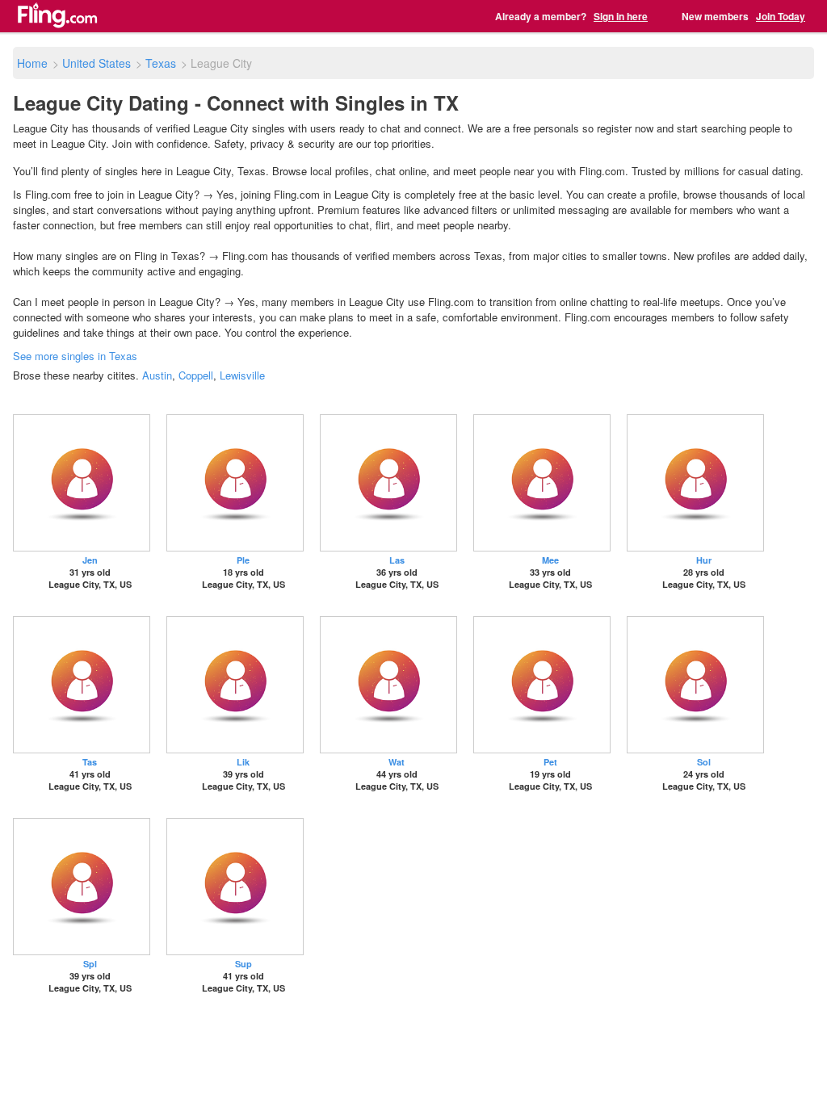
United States (96, 63)
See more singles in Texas (75, 355)
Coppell (195, 375)
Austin (157, 375)
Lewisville (242, 375)
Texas (160, 63)
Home (32, 63)
